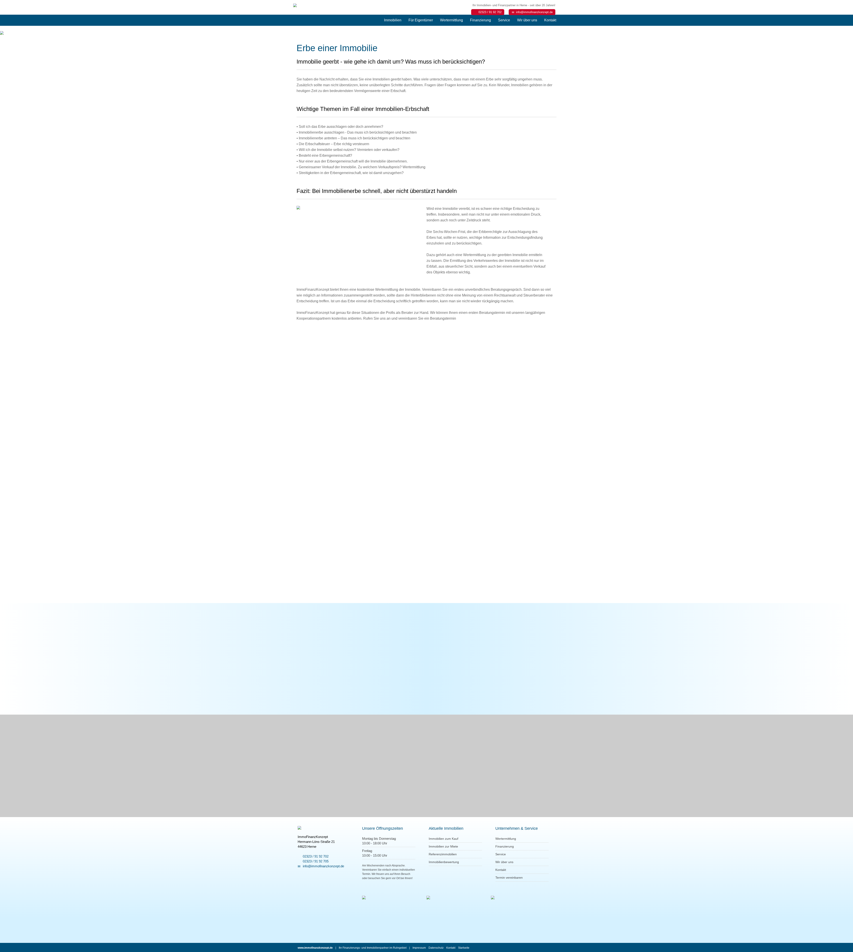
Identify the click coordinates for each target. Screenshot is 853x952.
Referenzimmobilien (443, 854)
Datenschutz (436, 947)
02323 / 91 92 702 (489, 12)
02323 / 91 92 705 (315, 861)
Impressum (419, 947)
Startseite (463, 947)
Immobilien (392, 20)
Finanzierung (480, 20)
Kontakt (550, 20)
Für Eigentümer (421, 20)
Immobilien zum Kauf (443, 838)
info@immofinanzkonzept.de (533, 12)
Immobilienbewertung (444, 862)
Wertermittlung (451, 20)
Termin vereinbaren (509, 877)
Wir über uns (527, 20)
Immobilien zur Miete (443, 846)
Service (504, 20)
